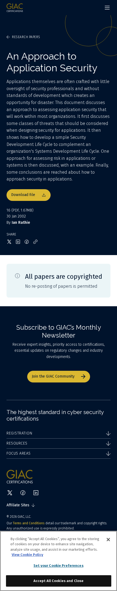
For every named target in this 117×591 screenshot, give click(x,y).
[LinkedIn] (36, 492)
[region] (58, 561)
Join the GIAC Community (53, 376)
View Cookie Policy (27, 555)
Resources (17, 443)
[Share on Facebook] (26, 241)
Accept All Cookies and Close (58, 581)
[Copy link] (35, 241)
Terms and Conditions (29, 523)
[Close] (108, 540)
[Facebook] (23, 492)
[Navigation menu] (107, 7)
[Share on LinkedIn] (18, 241)
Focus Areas (19, 453)
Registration (19, 433)
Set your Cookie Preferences (58, 566)
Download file (23, 194)
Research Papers (26, 37)
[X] (10, 492)
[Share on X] (9, 241)
